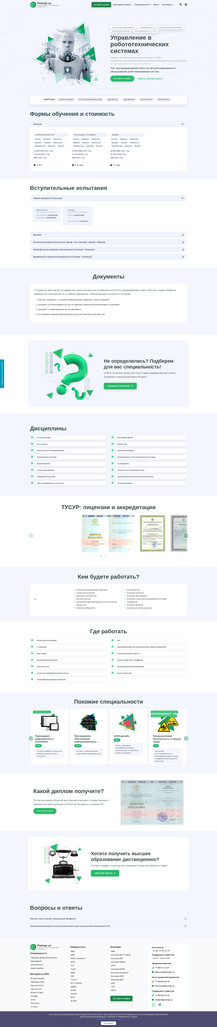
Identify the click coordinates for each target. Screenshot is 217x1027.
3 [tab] (108, 556)
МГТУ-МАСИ (76, 983)
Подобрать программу (119, 386)
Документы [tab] (112, 99)
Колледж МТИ (117, 976)
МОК (113, 983)
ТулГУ (73, 969)
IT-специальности (146, 27)
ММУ (73, 951)
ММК (113, 951)
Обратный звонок (104, 873)
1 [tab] (101, 556)
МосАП (74, 994)
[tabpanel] (108, 533)
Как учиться (36, 989)
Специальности (142, 4)
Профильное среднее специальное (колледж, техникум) (62, 256)
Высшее (37, 234)
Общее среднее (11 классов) (47, 198)
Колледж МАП (117, 980)
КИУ (72, 976)
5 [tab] (116, 556)
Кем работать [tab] (146, 99)
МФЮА (73, 987)
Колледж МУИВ (118, 969)
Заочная (37, 124)
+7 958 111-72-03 (162, 967)
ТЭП (113, 987)
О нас (33, 1000)
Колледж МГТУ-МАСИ (121, 955)
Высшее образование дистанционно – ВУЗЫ (140, 57)
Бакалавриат (36, 961)
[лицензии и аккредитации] (108, 533)
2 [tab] (104, 556)
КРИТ (113, 966)
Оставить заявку (101, 4)
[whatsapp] (154, 1005)
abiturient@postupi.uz (165, 972)
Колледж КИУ (117, 958)
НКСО (113, 990)
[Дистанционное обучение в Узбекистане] (45, 5)
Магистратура (37, 968)
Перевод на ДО (37, 982)
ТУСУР (74, 980)
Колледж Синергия (119, 973)
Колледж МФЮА (118, 962)
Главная (114, 57)
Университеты (77, 947)
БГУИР (73, 1001)
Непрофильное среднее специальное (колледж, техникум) (64, 249)
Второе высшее (37, 978)
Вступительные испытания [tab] (90, 99)
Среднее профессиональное (44, 958)
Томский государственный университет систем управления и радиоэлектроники (148, 61)
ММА (73, 973)
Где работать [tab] (163, 99)
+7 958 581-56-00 (162, 981)
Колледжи (167, 4)
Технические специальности (123, 27)
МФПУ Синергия (78, 958)
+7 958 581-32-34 (162, 995)
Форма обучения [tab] (66, 99)
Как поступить (37, 985)
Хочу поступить (45, 811)
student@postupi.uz (164, 1000)
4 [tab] (112, 556)
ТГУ (72, 966)
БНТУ (73, 997)
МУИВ (73, 990)
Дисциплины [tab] (129, 99)
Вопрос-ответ (37, 993)
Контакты (35, 1003)
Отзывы (34, 996)
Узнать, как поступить (150, 78)
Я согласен (108, 1023)
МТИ (73, 962)
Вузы (156, 4)
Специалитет (37, 965)
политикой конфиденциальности (108, 1019)
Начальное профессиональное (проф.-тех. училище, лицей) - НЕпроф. (69, 242)
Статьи (34, 1007)
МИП (73, 955)
